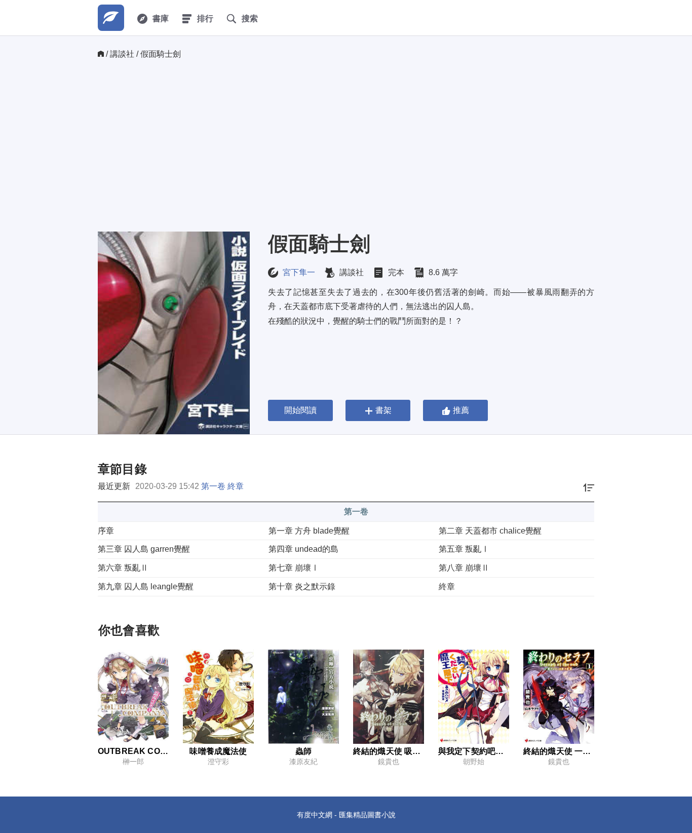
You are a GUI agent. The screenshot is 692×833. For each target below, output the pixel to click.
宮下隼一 (299, 272)
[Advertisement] (346, 145)
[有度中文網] (111, 18)
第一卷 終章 (222, 486)
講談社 (122, 54)
